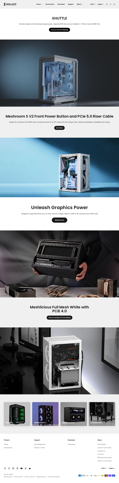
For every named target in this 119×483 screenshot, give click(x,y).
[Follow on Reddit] (30, 468)
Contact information (54, 476)
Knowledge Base (39, 444)
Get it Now (59, 128)
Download (61, 4)
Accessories (50, 4)
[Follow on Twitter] (9, 468)
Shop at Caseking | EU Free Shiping (59, 317)
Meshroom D (59, 220)
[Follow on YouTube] (21, 468)
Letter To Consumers (104, 461)
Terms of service (30, 476)
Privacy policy (18, 476)
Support (71, 4)
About (79, 4)
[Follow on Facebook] (5, 468)
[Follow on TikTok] (26, 468)
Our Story (100, 454)
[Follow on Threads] (17, 468)
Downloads (71, 444)
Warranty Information (104, 457)
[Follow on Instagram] (13, 468)
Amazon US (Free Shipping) (59, 30)
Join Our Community (104, 447)
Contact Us (101, 451)
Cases (38, 4)
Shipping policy (41, 476)
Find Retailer (101, 444)
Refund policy (8, 476)
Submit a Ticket (39, 447)
